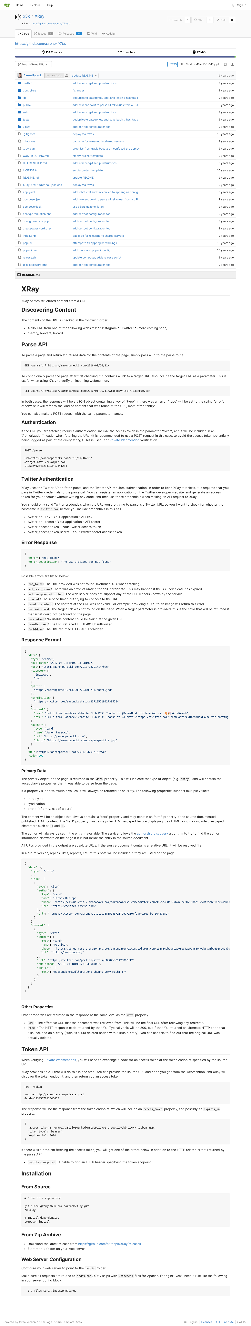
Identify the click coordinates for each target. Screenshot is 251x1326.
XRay (40, 16)
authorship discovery (152, 833)
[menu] (189, 1322)
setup (26, 112)
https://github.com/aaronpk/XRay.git (51, 23)
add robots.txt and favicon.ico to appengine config (105, 192)
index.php (29, 235)
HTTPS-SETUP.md (35, 163)
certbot (27, 83)
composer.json (32, 199)
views (26, 126)
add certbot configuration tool (92, 126)
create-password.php (37, 228)
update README (82, 75)
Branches (127, 52)
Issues (45, 33)
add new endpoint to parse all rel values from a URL (106, 105)
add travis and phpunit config (92, 250)
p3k (26, 16)
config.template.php (36, 221)
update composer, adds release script (97, 257)
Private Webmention (124, 440)
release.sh (29, 257)
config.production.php (37, 214)
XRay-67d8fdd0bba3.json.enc (42, 184)
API (218, 1322)
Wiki (94, 33)
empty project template (88, 155)
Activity (110, 33)
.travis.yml (29, 148)
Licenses (206, 1322)
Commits (54, 52)
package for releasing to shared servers (98, 141)
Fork (223, 20)
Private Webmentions (60, 1060)
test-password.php (35, 264)
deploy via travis (83, 134)
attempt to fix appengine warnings (95, 243)
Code (25, 33)
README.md (31, 177)
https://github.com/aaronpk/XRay (40, 44)
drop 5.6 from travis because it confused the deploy (106, 148)
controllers (29, 90)
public (27, 105)
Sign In (241, 5)
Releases (72, 33)
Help (50, 5)
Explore (35, 5)
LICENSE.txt (31, 170)
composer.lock (32, 206)
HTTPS (172, 64)
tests (26, 119)
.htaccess (29, 141)
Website (229, 1322)
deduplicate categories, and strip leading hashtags (105, 97)
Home (19, 5)
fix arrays (79, 90)
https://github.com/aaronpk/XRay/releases (109, 1244)
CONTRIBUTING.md (36, 155)
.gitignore (29, 134)
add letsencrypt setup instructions (94, 83)
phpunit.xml (30, 250)
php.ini (27, 243)
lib (24, 97)
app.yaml (29, 192)
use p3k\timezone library (89, 206)
